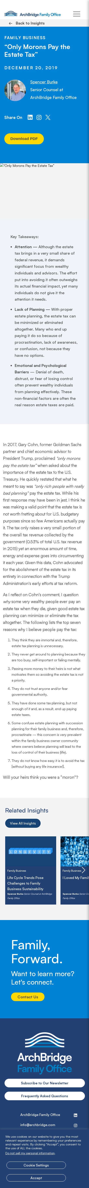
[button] (83, 870)
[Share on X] (48, 117)
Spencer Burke (44, 82)
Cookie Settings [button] (36, 1165)
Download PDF (24, 139)
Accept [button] (36, 1178)
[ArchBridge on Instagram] (39, 117)
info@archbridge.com (37, 1125)
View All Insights (23, 823)
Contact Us (27, 996)
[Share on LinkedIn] (30, 117)
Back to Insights (27, 23)
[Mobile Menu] (76, 14)
